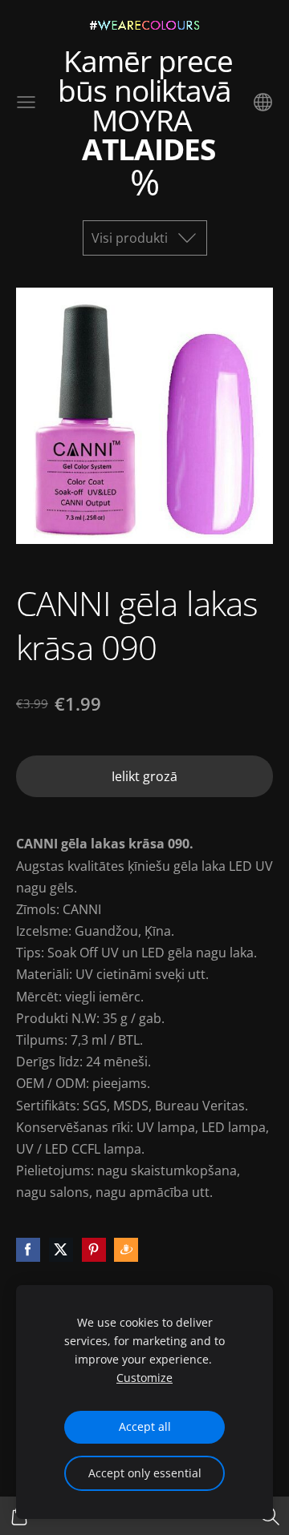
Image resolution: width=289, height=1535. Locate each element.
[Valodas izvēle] (263, 102)
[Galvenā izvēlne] (26, 102)
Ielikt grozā (144, 776)
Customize (144, 1377)
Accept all (145, 1426)
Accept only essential (144, 1473)
